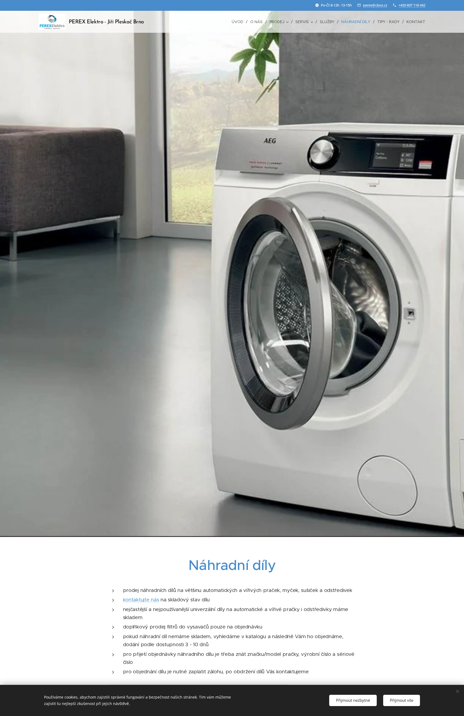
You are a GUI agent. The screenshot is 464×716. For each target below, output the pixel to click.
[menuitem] (239, 21)
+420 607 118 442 (411, 5)
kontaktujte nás (141, 600)
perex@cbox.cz (375, 5)
